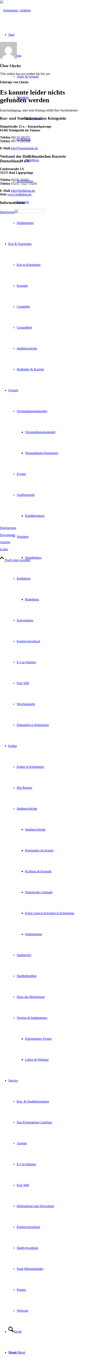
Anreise (5, 542)
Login (4, 549)
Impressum (7, 212)
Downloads (7, 535)
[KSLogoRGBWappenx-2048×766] (15, 10)
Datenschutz (8, 528)
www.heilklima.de (19, 194)
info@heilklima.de (23, 190)
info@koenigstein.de (24, 148)
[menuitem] (47, 557)
